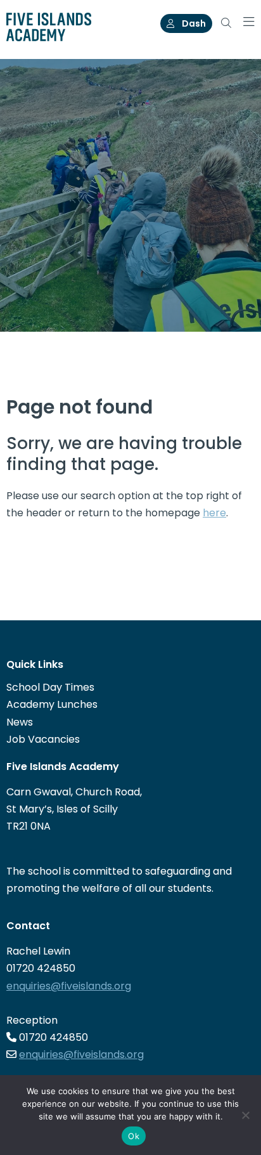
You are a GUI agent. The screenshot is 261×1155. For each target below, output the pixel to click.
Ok (133, 1136)
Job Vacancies (43, 739)
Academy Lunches (52, 704)
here (214, 513)
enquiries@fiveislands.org (68, 986)
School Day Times (50, 687)
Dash (193, 23)
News (19, 722)
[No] (245, 1115)
